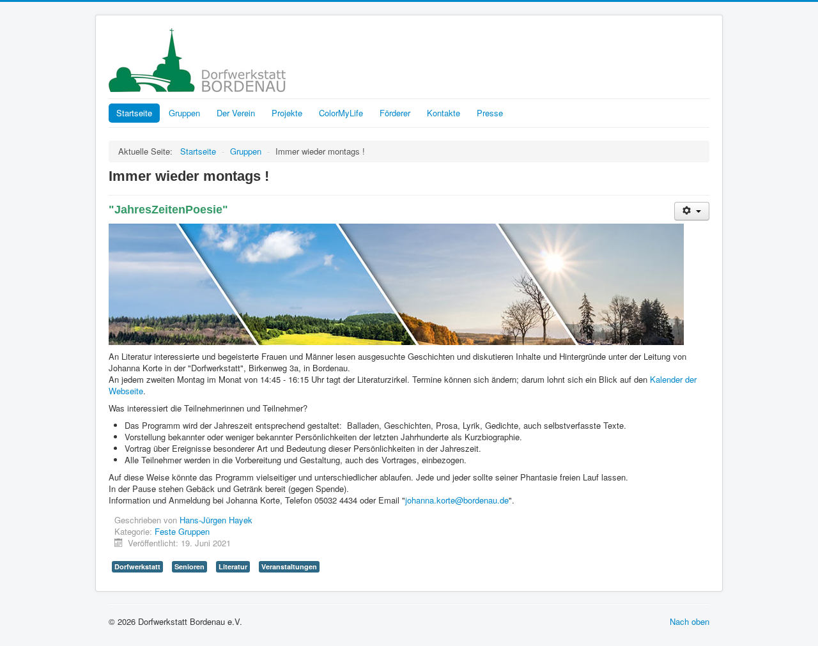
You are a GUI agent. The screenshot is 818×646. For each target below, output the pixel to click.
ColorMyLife (341, 113)
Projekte (287, 113)
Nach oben (689, 621)
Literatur (233, 566)
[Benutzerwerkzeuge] (691, 211)
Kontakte (443, 113)
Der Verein (236, 113)
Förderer (395, 113)
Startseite (134, 113)
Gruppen (184, 113)
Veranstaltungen (289, 566)
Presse (490, 113)
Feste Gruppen (182, 531)
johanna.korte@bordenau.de (457, 500)
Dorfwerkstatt (137, 566)
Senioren (189, 566)
